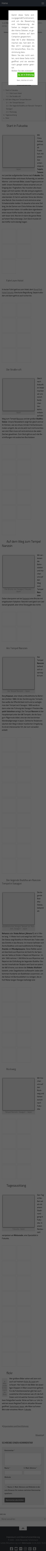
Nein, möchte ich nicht (25, 80)
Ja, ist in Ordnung (26, 74)
